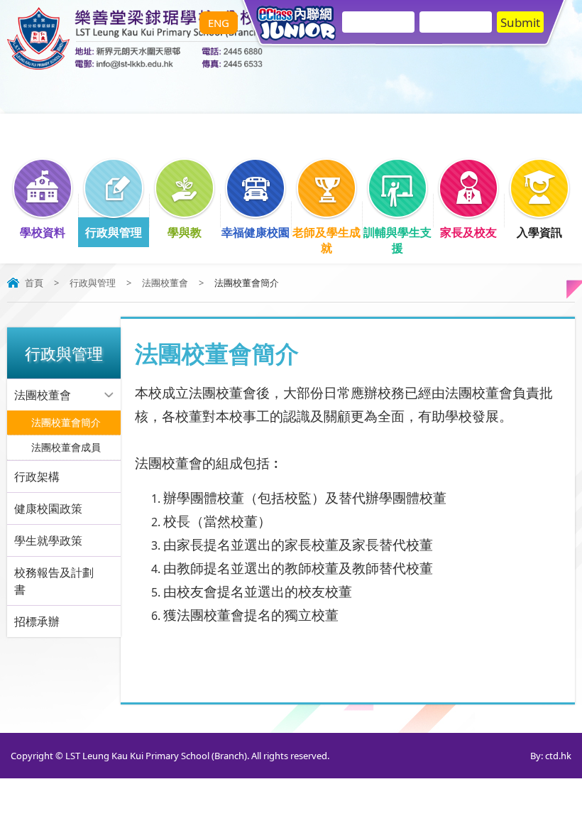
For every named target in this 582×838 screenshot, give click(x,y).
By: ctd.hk (550, 755)
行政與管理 (113, 232)
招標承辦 (37, 621)
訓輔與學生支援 (397, 240)
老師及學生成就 (326, 240)
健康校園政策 (48, 508)
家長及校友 (468, 232)
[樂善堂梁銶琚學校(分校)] (135, 65)
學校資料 (42, 232)
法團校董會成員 (66, 447)
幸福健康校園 (255, 232)
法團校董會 (165, 282)
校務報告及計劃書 (54, 581)
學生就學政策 (48, 540)
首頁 (34, 282)
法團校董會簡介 (66, 422)
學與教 (185, 232)
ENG (218, 23)
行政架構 (37, 476)
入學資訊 (539, 232)
